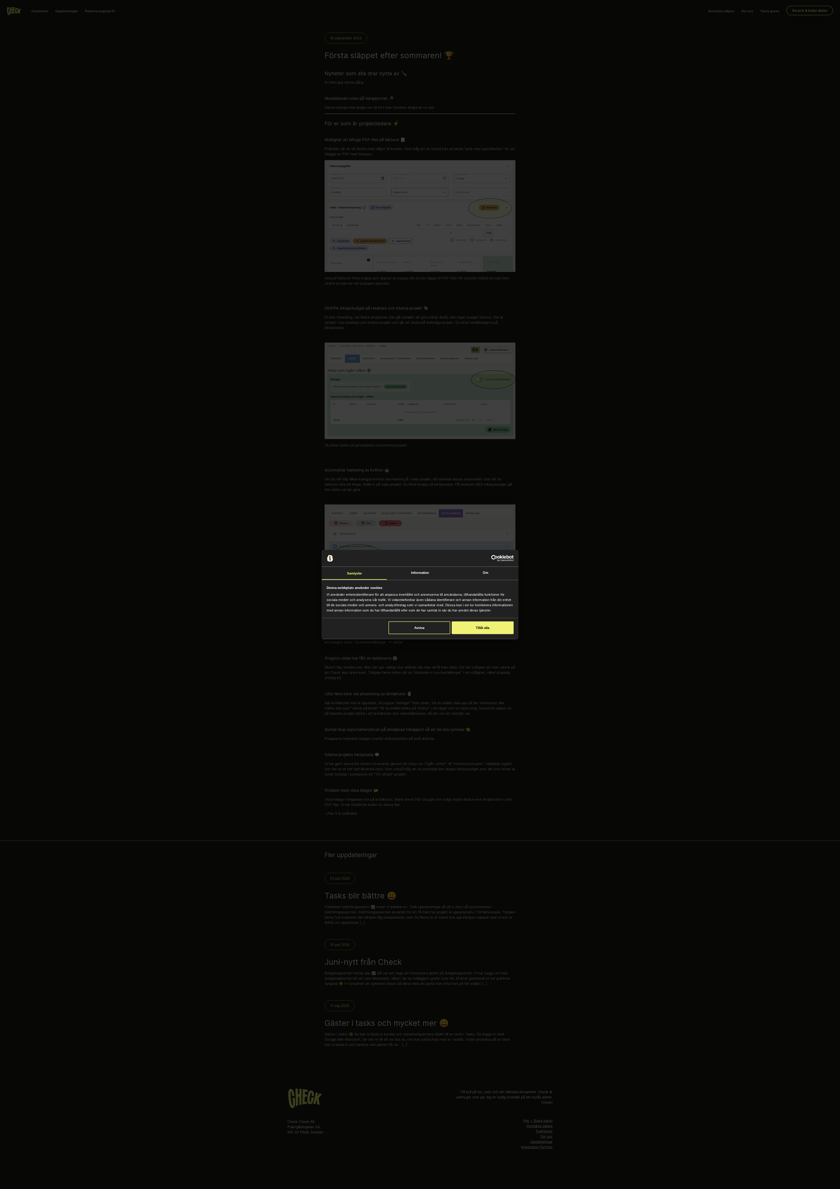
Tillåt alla (482, 627)
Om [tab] (485, 572)
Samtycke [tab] (354, 573)
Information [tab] (420, 572)
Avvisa (419, 627)
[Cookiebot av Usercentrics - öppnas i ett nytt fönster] (494, 558)
